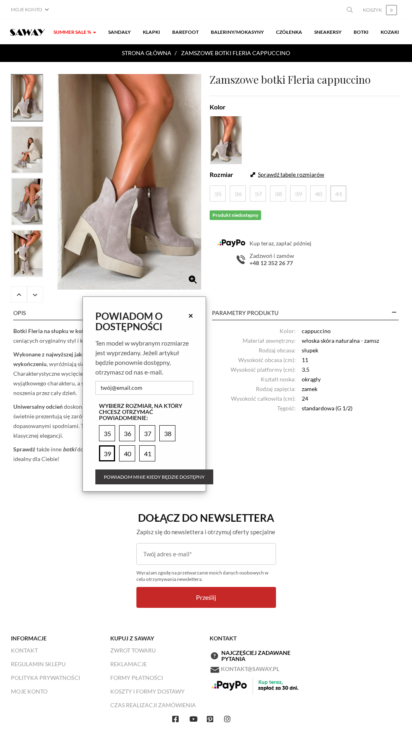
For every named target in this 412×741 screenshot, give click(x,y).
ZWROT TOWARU (133, 650)
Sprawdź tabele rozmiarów (291, 174)
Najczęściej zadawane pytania (255, 656)
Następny (35, 294)
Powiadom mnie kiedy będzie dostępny (154, 477)
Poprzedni (19, 294)
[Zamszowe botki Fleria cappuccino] (129, 182)
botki (69, 449)
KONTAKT (24, 650)
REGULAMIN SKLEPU (38, 664)
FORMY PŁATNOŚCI (136, 677)
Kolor (218, 107)
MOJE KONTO (29, 691)
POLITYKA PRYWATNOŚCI (45, 677)
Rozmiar (221, 174)
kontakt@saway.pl (250, 668)
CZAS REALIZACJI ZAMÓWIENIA (153, 705)
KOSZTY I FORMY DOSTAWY (147, 691)
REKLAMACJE (128, 664)
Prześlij (206, 597)
